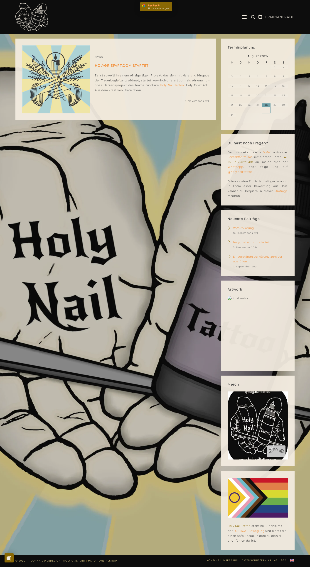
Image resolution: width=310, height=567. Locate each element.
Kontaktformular (240, 157)
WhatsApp (235, 167)
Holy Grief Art (74, 560)
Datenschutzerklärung (259, 560)
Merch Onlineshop (102, 560)
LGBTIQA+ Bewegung (249, 531)
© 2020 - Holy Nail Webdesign (38, 560)
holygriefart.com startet (122, 65)
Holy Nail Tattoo (172, 85)
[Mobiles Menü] (245, 17)
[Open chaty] (9, 557)
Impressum (230, 560)
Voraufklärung (243, 228)
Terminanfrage (278, 17)
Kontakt (213, 560)
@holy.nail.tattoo (240, 172)
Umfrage (281, 191)
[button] (156, 6)
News (99, 57)
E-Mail (267, 152)
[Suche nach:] (251, 17)
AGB (283, 560)
